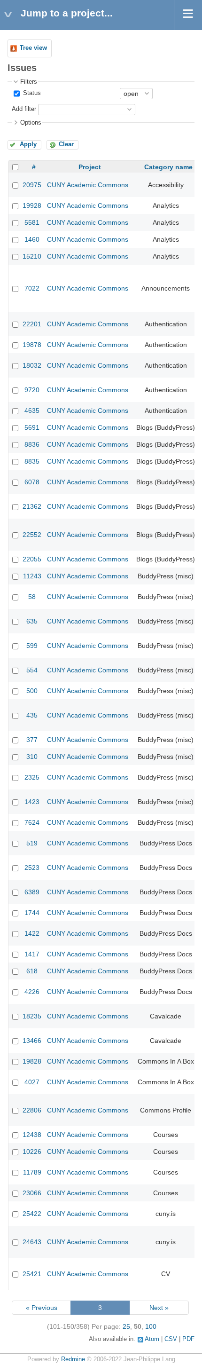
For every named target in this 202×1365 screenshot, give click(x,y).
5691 (31, 427)
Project (89, 167)
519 (32, 843)
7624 (31, 822)
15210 (32, 256)
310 (32, 756)
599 (32, 645)
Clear (66, 144)
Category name (168, 167)
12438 (32, 1134)
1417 (31, 954)
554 (32, 670)
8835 (31, 461)
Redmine (73, 1359)
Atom (152, 1339)
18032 (32, 365)
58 (32, 596)
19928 (32, 205)
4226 (31, 991)
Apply (28, 144)
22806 (32, 1110)
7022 (31, 288)
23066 (32, 1193)
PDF (188, 1339)
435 (32, 715)
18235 (32, 1016)
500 (32, 690)
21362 (32, 506)
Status (31, 93)
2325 (31, 777)
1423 (31, 801)
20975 (32, 185)
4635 (31, 410)
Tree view (33, 48)
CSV (170, 1339)
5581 (31, 222)
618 (32, 971)
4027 (31, 1082)
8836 (31, 444)
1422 (31, 933)
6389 (31, 892)
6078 (31, 482)
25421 (32, 1274)
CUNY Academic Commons (87, 185)
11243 (32, 576)
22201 (32, 324)
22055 (32, 559)
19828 (32, 1061)
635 (32, 621)
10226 (32, 1151)
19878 (32, 344)
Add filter (24, 109)
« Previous (41, 1307)
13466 (32, 1040)
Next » (159, 1307)
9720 (31, 390)
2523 (31, 867)
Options (30, 122)
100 (150, 1326)
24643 (32, 1242)
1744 (31, 912)
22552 (32, 534)
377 (32, 739)
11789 (32, 1172)
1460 (31, 239)
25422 (32, 1213)
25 (126, 1326)
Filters (28, 82)
